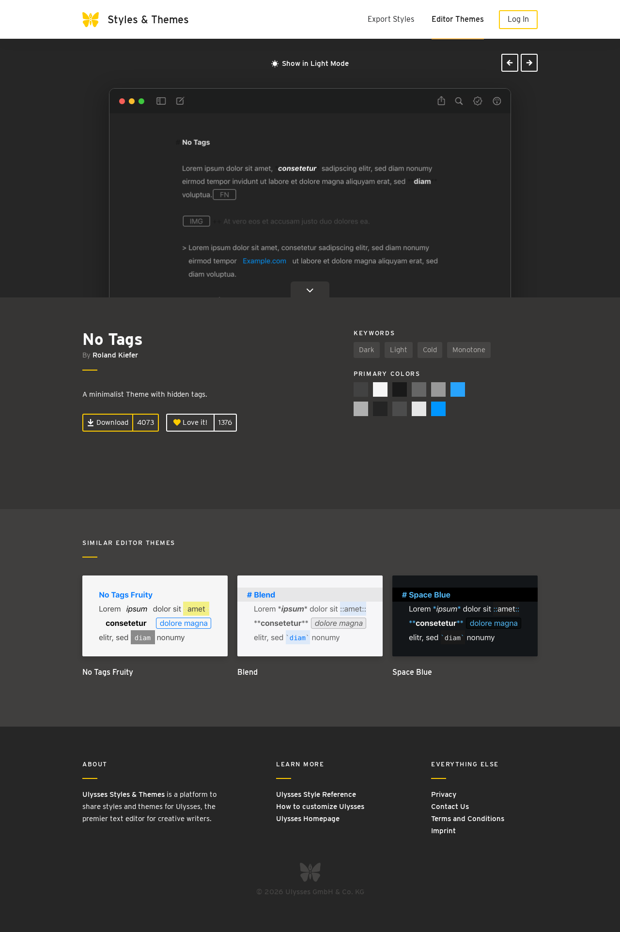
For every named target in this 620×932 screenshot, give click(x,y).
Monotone (468, 349)
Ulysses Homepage (308, 818)
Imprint (443, 830)
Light (398, 349)
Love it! (194, 422)
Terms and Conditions (467, 818)
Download (111, 422)
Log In (518, 19)
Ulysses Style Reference (316, 794)
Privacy (443, 794)
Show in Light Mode (314, 63)
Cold (430, 349)
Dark (366, 349)
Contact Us (450, 806)
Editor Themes (458, 19)
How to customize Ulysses (320, 806)
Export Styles (391, 19)
